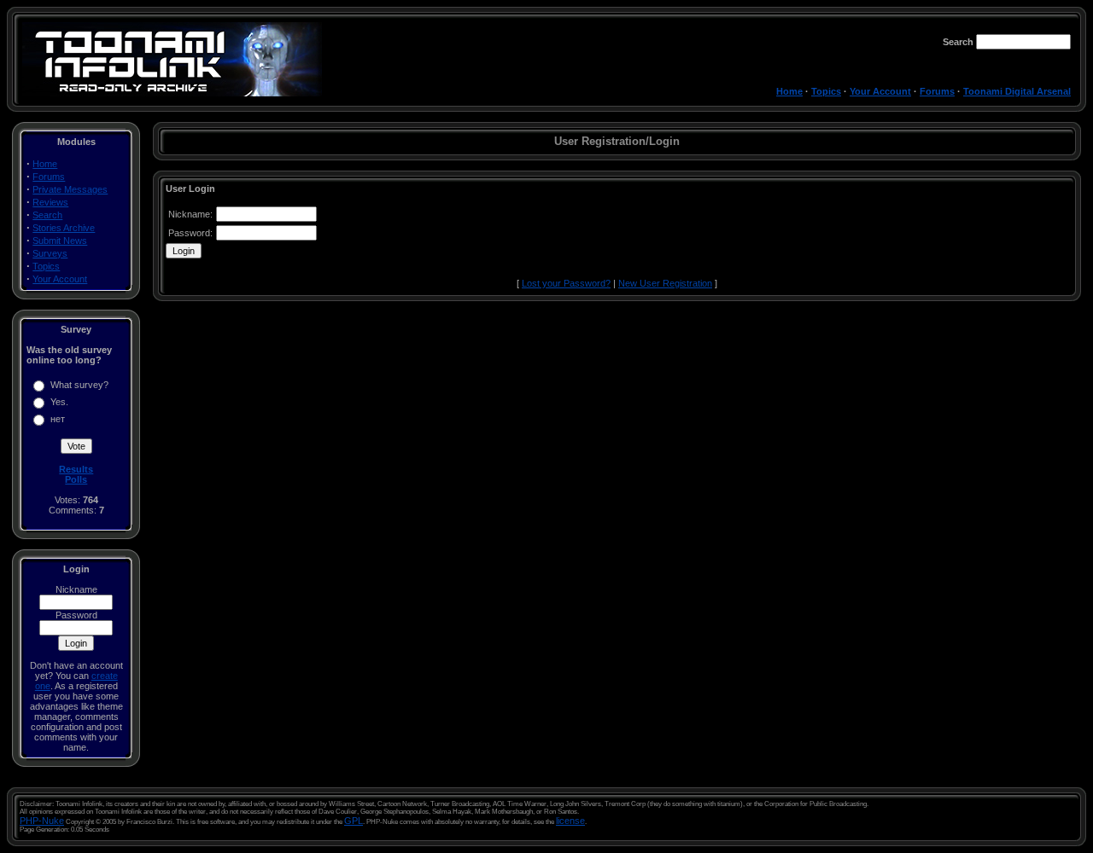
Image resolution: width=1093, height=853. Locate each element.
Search (47, 215)
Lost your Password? (566, 283)
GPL (353, 820)
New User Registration (665, 283)
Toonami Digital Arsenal (1017, 91)
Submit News (59, 240)
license (570, 820)
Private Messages (70, 189)
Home (789, 91)
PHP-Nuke (42, 820)
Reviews (50, 202)
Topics (826, 91)
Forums (937, 91)
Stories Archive (63, 228)
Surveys (49, 253)
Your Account (880, 91)
